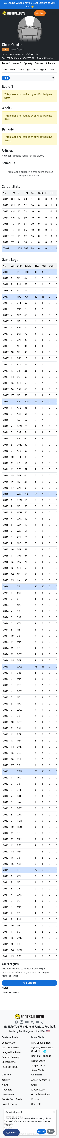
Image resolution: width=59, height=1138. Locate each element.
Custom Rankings (11, 1057)
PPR (6, 78)
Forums (35, 1099)
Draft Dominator (10, 1047)
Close (50, 1131)
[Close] (54, 1112)
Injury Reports (9, 1104)
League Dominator (11, 1052)
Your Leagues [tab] (39, 69)
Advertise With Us (40, 1080)
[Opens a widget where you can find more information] (11, 1132)
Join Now (39, 13)
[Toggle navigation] (54, 13)
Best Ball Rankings (41, 1056)
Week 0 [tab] (17, 63)
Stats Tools (37, 1070)
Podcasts (7, 1089)
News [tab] (52, 69)
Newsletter (8, 1094)
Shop (34, 1084)
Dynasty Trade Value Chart (43, 1049)
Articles (6, 1080)
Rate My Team (10, 1066)
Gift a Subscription (41, 1094)
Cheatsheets (9, 1062)
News (5, 1084)
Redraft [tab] (6, 63)
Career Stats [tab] (8, 69)
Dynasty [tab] (27, 63)
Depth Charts (38, 1060)
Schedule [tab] (50, 63)
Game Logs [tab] (24, 69)
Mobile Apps (38, 1089)
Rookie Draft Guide (12, 1099)
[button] (53, 78)
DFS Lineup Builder (41, 1042)
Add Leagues (29, 982)
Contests (36, 1104)
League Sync (9, 1042)
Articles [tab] (39, 63)
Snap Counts (38, 1065)
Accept (41, 1131)
